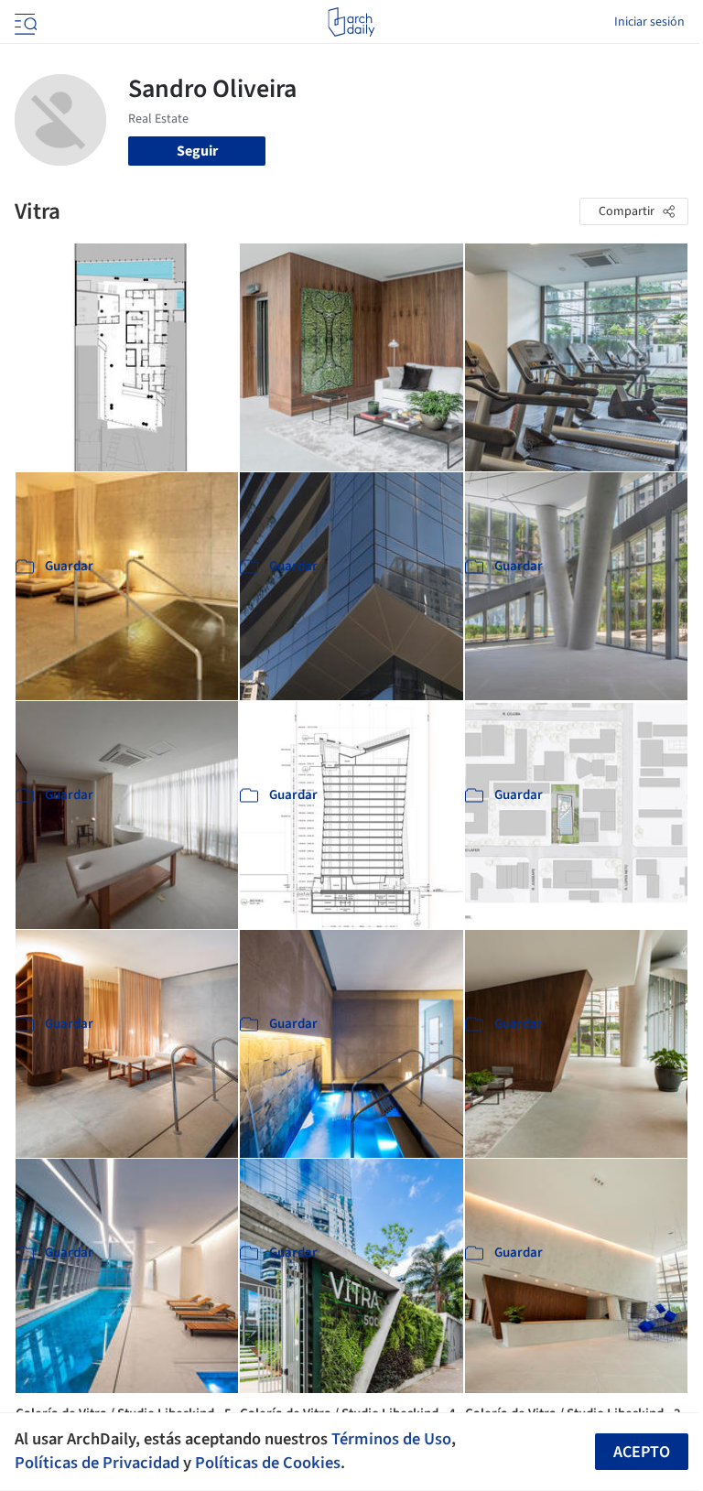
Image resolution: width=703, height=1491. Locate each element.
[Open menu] (24, 22)
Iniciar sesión (649, 22)
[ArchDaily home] (351, 22)
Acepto (641, 1452)
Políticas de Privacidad (97, 1463)
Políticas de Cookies (268, 1463)
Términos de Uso (391, 1439)
